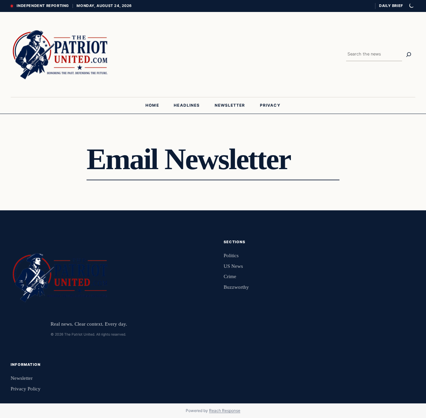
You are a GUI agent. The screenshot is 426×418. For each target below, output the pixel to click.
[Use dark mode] (411, 6)
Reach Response (224, 410)
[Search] (408, 54)
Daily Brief (391, 5)
